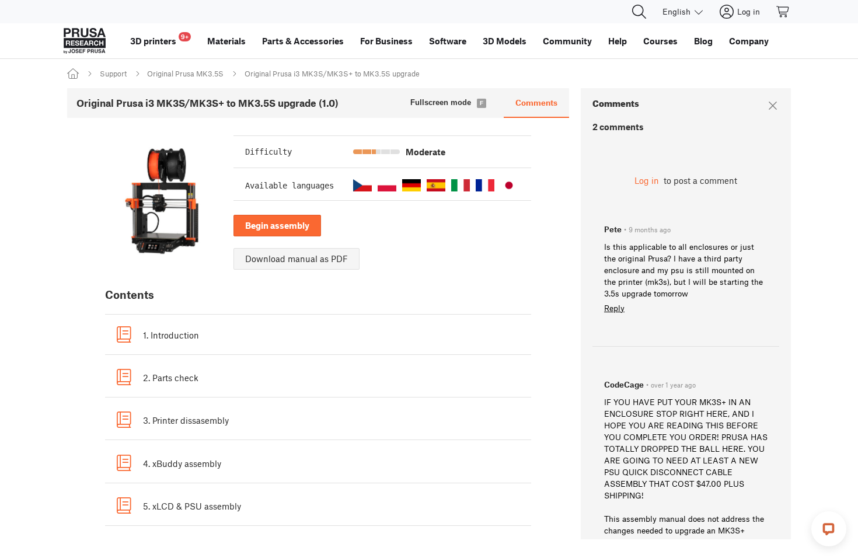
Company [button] (749, 41)
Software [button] (447, 41)
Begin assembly (277, 225)
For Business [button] (386, 41)
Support (113, 73)
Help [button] (617, 41)
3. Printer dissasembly (186, 420)
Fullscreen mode (440, 102)
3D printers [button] (159, 39)
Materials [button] (226, 41)
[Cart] (783, 12)
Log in (646, 180)
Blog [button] (703, 41)
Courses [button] (660, 41)
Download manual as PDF (296, 258)
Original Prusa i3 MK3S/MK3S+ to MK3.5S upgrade (332, 73)
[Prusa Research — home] (84, 41)
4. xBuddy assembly (182, 463)
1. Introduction (171, 335)
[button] (362, 185)
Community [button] (567, 41)
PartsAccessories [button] (303, 41)
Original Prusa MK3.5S (185, 73)
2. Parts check (170, 377)
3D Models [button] (504, 41)
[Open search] (639, 12)
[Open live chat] (828, 528)
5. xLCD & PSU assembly (192, 506)
